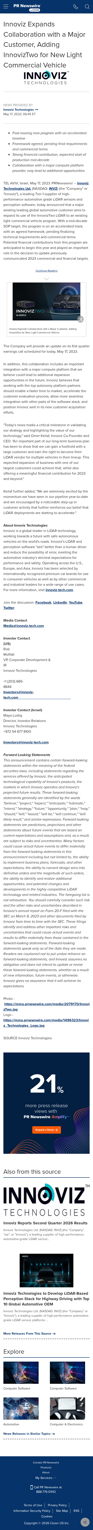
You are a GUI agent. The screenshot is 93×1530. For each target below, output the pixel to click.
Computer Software (16, 1388)
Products (46, 1467)
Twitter (8, 607)
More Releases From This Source (27, 1333)
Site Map (62, 1510)
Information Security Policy (32, 1510)
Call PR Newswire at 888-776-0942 (47, 1489)
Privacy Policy (57, 1505)
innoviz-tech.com (59, 589)
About (46, 1472)
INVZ (53, 188)
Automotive (11, 1424)
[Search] (87, 6)
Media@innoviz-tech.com (23, 625)
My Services (44, 1478)
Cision (54, 1523)
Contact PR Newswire (46, 1463)
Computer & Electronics (66, 1424)
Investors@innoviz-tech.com (18, 694)
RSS (76, 1510)
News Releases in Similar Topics (27, 1434)
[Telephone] (75, 6)
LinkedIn (60, 602)
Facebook (43, 602)
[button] (46, 77)
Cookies (47, 1516)
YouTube (75, 602)
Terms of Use (33, 1505)
